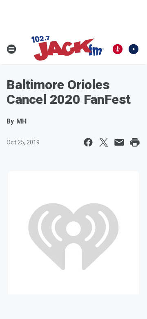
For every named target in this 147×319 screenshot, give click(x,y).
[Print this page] (134, 142)
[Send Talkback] (117, 49)
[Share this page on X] (103, 142)
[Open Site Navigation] (11, 49)
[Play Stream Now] (133, 49)
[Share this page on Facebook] (88, 142)
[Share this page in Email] (119, 142)
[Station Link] (67, 49)
